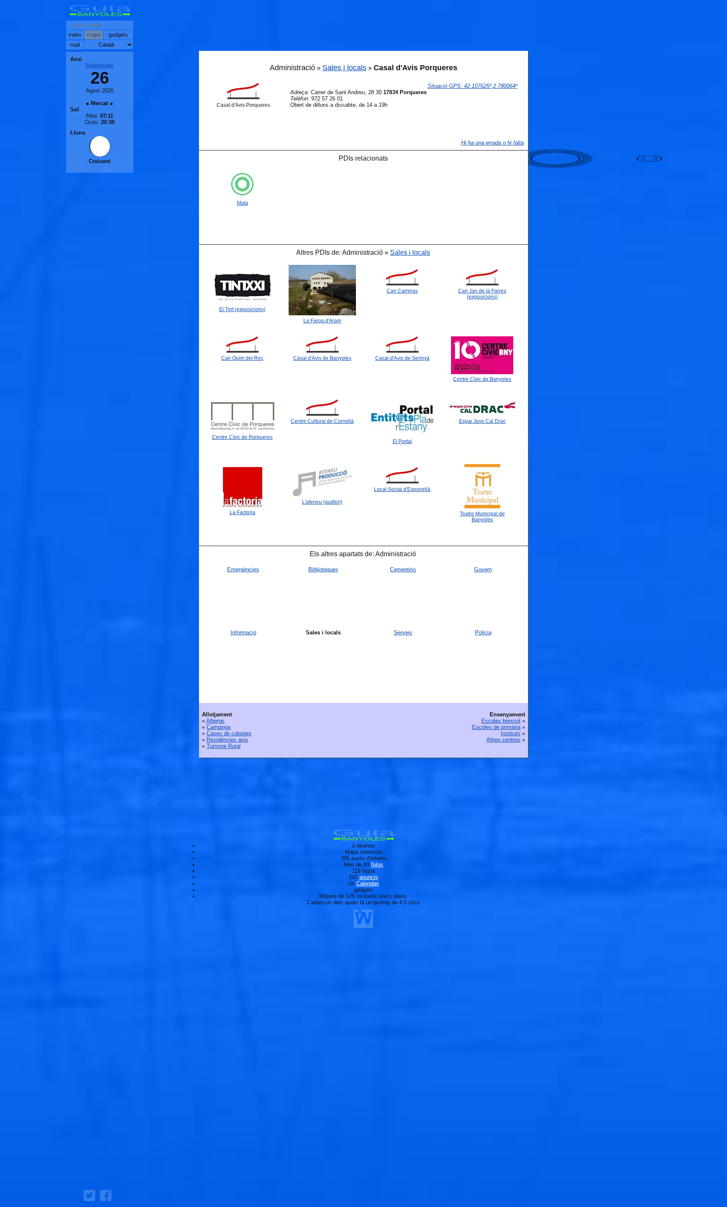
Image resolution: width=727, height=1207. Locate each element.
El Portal (402, 441)
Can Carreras (402, 291)
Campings (219, 727)
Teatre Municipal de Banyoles (482, 517)
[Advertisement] (363, 27)
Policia (483, 632)
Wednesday (99, 65)
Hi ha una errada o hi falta (492, 143)
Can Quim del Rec (242, 358)
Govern (483, 569)
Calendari (367, 883)
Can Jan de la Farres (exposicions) (482, 294)
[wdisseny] (363, 925)
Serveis (403, 632)
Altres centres (503, 740)
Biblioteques (323, 569)
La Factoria (242, 512)
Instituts (510, 733)
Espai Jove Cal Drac (482, 421)
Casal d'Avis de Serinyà (402, 358)
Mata (242, 203)
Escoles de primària (496, 727)
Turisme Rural (224, 746)
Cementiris (403, 569)
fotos (377, 864)
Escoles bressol (500, 721)
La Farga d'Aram (322, 321)
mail (75, 45)
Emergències (243, 569)
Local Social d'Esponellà (402, 489)
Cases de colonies (229, 733)
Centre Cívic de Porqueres (242, 437)
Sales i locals (344, 67)
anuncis (368, 877)
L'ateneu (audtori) (322, 502)
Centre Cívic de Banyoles (482, 379)
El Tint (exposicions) (242, 309)
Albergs (215, 721)
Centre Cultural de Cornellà (322, 421)
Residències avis (227, 740)
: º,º (472, 86)
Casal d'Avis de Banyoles (322, 358)
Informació (243, 632)
